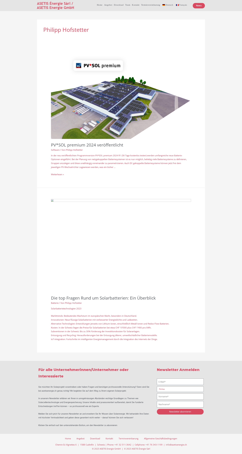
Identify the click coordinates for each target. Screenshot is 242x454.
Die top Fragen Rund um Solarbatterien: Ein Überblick (103, 298)
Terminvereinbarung (150, 5)
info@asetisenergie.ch (176, 444)
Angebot (108, 5)
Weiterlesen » (57, 174)
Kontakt (135, 5)
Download (119, 5)
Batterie (55, 302)
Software (55, 149)
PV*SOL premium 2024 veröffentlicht (87, 145)
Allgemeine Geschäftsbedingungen (160, 438)
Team (127, 5)
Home (100, 5)
